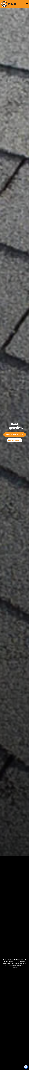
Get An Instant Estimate (14, 434)
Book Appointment (14, 440)
